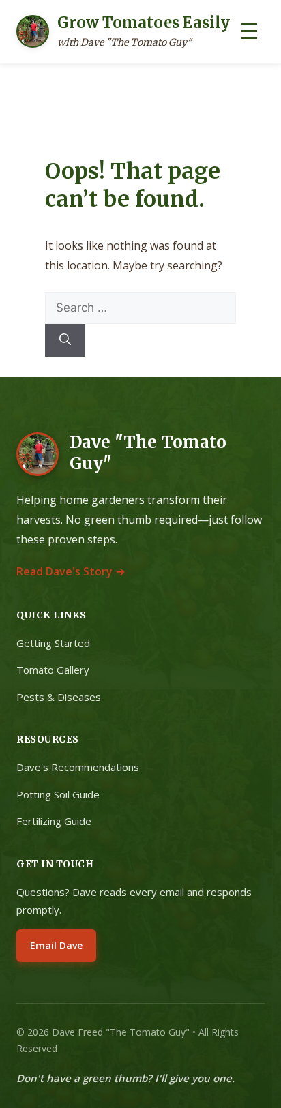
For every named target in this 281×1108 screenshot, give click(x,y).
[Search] (65, 340)
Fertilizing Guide (53, 821)
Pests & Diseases (58, 697)
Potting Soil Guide (58, 794)
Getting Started (53, 643)
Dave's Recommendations (77, 767)
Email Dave (56, 945)
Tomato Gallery (52, 669)
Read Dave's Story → (70, 571)
